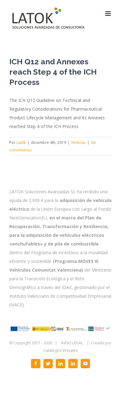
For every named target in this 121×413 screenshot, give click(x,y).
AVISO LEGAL (72, 343)
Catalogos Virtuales (60, 350)
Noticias (78, 142)
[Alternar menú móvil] (108, 13)
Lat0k (21, 142)
